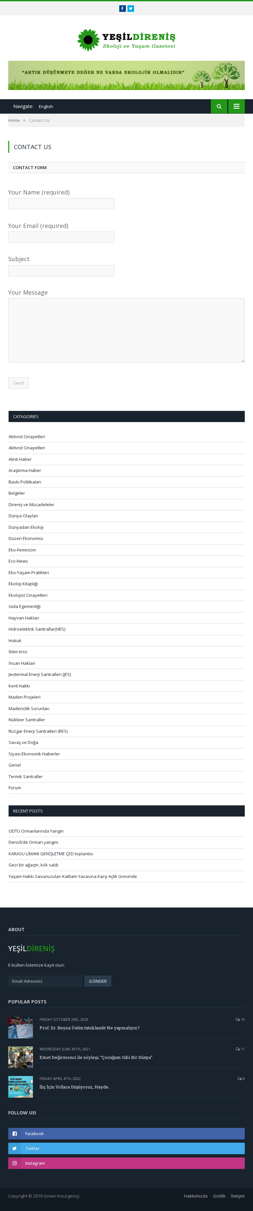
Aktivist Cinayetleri (27, 436)
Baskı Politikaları (25, 482)
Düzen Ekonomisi (26, 538)
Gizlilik (219, 1196)
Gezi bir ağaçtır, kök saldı (33, 865)
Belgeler (17, 493)
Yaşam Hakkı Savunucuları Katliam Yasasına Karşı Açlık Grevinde (73, 876)
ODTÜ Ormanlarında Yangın (36, 831)
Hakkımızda (196, 1196)
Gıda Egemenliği (25, 606)
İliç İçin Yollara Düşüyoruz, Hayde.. (75, 1087)
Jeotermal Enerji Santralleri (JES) (40, 674)
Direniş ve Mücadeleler (31, 504)
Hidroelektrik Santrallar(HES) (37, 629)
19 (242, 1019)
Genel (15, 765)
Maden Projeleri (25, 697)
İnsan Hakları (22, 663)
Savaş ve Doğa (23, 742)
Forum (15, 788)
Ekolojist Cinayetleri (28, 595)
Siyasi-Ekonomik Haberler (34, 754)
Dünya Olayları (23, 516)
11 (242, 1048)
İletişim (238, 1196)
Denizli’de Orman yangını (33, 842)
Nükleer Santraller (27, 720)
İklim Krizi (18, 652)
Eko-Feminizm (22, 550)
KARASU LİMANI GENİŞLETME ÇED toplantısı (51, 854)
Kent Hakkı (19, 686)
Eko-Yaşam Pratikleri (29, 572)
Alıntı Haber (20, 459)
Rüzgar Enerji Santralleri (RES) (38, 731)
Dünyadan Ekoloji (26, 527)
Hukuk (15, 640)
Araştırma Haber (25, 470)
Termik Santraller (26, 776)
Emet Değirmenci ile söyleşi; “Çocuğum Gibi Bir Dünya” (96, 1057)
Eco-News (18, 561)
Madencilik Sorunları (29, 708)
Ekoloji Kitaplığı (23, 584)
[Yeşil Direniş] (126, 38)
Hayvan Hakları (24, 618)
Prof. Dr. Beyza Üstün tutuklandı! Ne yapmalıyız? (90, 1028)
